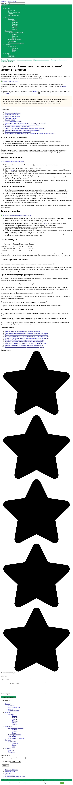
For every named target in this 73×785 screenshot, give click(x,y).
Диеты (10, 14)
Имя (3, 676)
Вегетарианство (13, 15)
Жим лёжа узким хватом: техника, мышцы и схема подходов (24, 347)
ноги (45, 223)
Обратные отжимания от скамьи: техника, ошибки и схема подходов (27, 336)
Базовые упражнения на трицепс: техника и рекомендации (24, 345)
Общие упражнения (14, 39)
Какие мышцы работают (12, 113)
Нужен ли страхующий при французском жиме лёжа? (22, 125)
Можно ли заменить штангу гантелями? (18, 132)
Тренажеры (12, 41)
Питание (7, 8)
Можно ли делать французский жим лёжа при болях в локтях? (25, 128)
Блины (14, 20)
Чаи (13, 51)
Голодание (11, 56)
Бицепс (14, 34)
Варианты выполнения (12, 116)
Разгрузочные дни (14, 12)
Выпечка (11, 19)
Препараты (12, 46)
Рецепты (7, 17)
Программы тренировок (16, 43)
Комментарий (5, 694)
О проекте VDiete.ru (11, 770)
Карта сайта (8, 773)
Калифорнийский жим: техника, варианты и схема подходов (24, 340)
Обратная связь (9, 775)
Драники (15, 22)
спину (12, 170)
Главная (3, 60)
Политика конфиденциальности (15, 776)
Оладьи (14, 29)
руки (7, 93)
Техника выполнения (11, 114)
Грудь (14, 38)
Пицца (14, 27)
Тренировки (8, 31)
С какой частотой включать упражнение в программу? (22, 130)
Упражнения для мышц (15, 32)
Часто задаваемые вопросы (13, 121)
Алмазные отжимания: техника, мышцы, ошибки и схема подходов (26, 338)
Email (3, 679)
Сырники (15, 24)
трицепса (63, 86)
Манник (14, 26)
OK (62, 783)
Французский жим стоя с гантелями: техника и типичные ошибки (26, 335)
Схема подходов (10, 120)
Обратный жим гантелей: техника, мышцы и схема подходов (24, 341)
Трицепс (15, 36)
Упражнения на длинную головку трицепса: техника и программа (26, 333)
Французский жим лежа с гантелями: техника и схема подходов (25, 343)
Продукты (11, 10)
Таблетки (15, 48)
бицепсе (34, 91)
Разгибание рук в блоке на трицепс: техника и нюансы (22, 331)
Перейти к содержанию (8, 1)
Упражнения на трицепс (41, 60)
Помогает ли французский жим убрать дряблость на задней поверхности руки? (30, 133)
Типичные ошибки (11, 118)
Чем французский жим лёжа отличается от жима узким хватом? (25, 123)
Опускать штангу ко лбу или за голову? (17, 126)
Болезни (11, 55)
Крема (14, 50)
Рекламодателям (10, 771)
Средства (8, 44)
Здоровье (7, 53)
